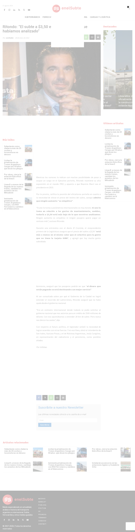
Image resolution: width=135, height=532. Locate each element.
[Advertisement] (67, 30)
